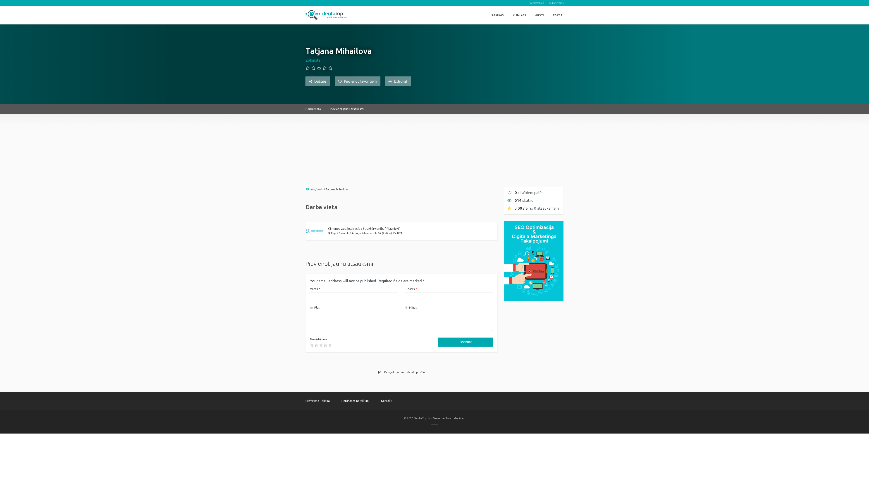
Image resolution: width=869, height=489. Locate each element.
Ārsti (539, 15)
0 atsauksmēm (546, 208)
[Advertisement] (434, 145)
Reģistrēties (537, 3)
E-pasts (411, 288)
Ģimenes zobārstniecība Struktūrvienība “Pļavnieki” (364, 228)
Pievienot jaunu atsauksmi (347, 108)
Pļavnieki (344, 233)
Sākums (497, 15)
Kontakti (386, 400)
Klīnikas (519, 15)
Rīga (333, 233)
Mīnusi (413, 307)
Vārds (315, 288)
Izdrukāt (400, 81)
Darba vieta (313, 108)
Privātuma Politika (318, 400)
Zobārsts (313, 60)
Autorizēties (556, 3)
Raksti (558, 15)
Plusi (317, 307)
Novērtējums (318, 339)
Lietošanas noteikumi (355, 400)
